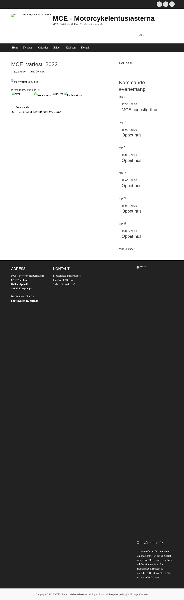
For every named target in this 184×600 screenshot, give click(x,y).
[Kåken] (155, 401)
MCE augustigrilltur (140, 109)
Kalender (43, 47)
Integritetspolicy (117, 594)
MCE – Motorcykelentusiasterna (71, 594)
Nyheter (27, 47)
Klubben (71, 47)
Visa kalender (126, 248)
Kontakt (85, 47)
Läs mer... (156, 577)
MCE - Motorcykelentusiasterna (104, 18)
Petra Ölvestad (37, 71)
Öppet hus (131, 135)
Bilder (56, 47)
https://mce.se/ (141, 594)
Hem (15, 47)
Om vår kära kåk (150, 543)
